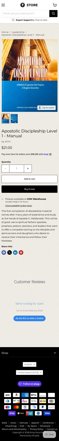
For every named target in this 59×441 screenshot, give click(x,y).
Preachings (11, 426)
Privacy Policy (36, 429)
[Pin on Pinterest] (21, 252)
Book (4, 422)
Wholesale (45, 426)
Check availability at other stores (18, 206)
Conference (48, 422)
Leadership (18, 32)
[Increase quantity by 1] (28, 168)
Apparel (35, 422)
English (28, 364)
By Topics (32, 426)
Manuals (24, 422)
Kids (22, 426)
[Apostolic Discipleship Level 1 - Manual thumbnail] (5, 118)
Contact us (52, 429)
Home (5, 32)
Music (13, 422)
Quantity (6, 162)
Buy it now (29, 189)
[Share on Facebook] (4, 252)
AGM (7, 141)
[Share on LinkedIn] (15, 252)
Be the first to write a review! (29, 318)
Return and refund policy (14, 429)
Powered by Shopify (29, 435)
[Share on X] (9, 252)
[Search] (53, 13)
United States (28, 372)
